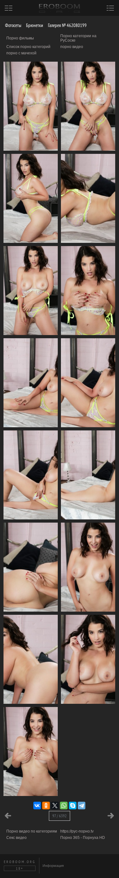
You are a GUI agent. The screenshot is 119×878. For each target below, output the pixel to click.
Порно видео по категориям (31, 831)
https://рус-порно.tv (77, 831)
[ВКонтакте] (37, 805)
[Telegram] (81, 805)
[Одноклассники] (46, 805)
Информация (53, 866)
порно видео (71, 47)
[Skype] (72, 805)
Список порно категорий (28, 47)
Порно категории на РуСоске (78, 38)
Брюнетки (34, 25)
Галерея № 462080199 (67, 25)
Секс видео (16, 837)
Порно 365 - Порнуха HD (82, 837)
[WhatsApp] (64, 805)
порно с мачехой (21, 53)
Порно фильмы (20, 38)
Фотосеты (12, 25)
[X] (55, 805)
